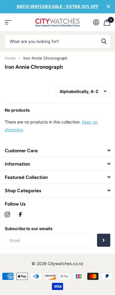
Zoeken (103, 41)
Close (108, 6)
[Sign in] (96, 22)
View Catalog (8, 22)
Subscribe (103, 240)
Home (10, 58)
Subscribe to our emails (28, 228)
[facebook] (20, 214)
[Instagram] (7, 214)
